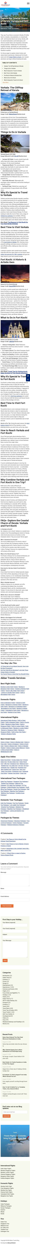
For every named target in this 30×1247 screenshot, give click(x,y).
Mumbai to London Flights (20, 728)
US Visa (20, 765)
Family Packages (17, 823)
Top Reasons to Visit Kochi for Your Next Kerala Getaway (14, 223)
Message (3, 872)
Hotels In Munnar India (10, 746)
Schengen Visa (5, 767)
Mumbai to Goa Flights (14, 712)
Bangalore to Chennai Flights (13, 704)
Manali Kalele (9, 26)
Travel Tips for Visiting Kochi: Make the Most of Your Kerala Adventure (14, 372)
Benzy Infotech (12, 1243)
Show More (5, 82)
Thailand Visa (4, 765)
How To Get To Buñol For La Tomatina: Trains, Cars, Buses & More (14, 1088)
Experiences (4, 28)
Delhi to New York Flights (19, 732)
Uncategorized (7, 1016)
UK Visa (26, 765)
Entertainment (6, 985)
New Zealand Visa (6, 769)
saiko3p (11, 341)
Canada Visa (13, 767)
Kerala (2, 1213)
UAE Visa (6, 764)
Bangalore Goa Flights (7, 1196)
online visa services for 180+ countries (11, 254)
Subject (5, 934)
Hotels (4, 997)
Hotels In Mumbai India (16, 742)
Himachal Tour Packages (8, 807)
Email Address (5, 896)
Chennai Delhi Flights (6, 1192)
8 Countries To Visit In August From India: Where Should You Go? (15, 1075)
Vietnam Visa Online (13, 773)
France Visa (15, 769)
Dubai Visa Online (5, 760)
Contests (5, 979)
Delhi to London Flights (18, 726)
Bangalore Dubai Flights (7, 1176)
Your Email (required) (9, 928)
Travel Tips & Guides (13, 28)
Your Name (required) (9, 922)
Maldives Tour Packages (8, 793)
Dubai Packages (5, 1204)
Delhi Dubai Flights (6, 1168)
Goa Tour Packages (18, 803)
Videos (5, 1018)
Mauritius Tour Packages (17, 791)
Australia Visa (22, 767)
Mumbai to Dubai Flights (12, 724)
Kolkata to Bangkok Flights (8, 734)
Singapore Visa (14, 764)
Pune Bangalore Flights (7, 1188)
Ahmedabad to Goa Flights (8, 708)
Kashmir (3, 1210)
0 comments (19, 1144)
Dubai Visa (4, 1222)
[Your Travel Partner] (5, 3)
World (4, 1023)
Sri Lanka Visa (13, 765)
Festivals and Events (8, 989)
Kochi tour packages (16, 396)
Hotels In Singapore (13, 744)
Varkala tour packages (7, 216)
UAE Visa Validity (7, 1014)
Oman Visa (23, 773)
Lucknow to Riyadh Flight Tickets (10, 692)
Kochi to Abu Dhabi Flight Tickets (15, 690)
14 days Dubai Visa (17, 760)
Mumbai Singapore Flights (8, 1170)
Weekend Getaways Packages (15, 825)
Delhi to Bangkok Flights (12, 722)
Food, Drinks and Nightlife (10, 993)
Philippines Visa (16, 771)
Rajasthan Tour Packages (14, 809)
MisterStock (13, 114)
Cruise (4, 981)
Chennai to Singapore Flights (9, 730)
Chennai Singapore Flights (8, 1174)
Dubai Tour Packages (6, 781)
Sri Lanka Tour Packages (14, 785)
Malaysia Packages (6, 1206)
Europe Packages (5, 1208)
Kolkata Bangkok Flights (7, 1178)
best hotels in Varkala (10, 242)
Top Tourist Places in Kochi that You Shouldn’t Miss (15, 674)
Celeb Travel (6, 977)
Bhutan (2, 1212)
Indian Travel (6, 998)
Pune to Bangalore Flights (8, 703)
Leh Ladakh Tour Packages (17, 805)
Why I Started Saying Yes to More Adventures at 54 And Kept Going (12, 1050)
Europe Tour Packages (20, 789)
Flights (4, 991)
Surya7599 (12, 286)
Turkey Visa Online (6, 771)
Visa (4, 1020)
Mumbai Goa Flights (6, 1190)
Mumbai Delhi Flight (6, 1186)
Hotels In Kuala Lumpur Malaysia (15, 748)
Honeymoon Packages (7, 821)
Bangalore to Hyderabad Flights (17, 706)
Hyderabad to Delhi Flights (13, 710)
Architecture (6, 975)
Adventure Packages (20, 821)
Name (2, 888)
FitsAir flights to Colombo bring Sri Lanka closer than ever (15, 1138)
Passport (5, 1002)
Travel (4, 1006)
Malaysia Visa (24, 764)
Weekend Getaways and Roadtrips (12, 1022)
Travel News (6, 1008)
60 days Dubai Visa (13, 762)
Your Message (7, 940)
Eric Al (16, 156)
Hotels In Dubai (5, 742)
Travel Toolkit (6, 1012)
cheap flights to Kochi (15, 57)
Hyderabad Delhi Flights (7, 1194)
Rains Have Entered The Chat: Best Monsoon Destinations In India (13, 1038)
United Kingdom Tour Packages (16, 787)
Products (5, 1004)
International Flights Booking (9, 720)
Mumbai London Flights (7, 1172)
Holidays (5, 995)
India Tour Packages (6, 803)
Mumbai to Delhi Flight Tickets (9, 687)
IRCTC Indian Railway (8, 1000)
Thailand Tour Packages (7, 783)
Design (5, 983)
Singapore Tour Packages (21, 781)
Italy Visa (22, 769)
